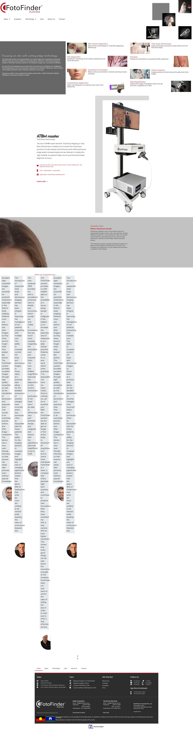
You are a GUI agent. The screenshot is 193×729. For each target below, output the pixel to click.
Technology (29, 19)
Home (39, 668)
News (6, 19)
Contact (62, 19)
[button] (115, 656)
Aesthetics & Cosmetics (98, 70)
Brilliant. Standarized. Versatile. (101, 229)
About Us (51, 19)
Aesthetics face (96, 226)
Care (42, 19)
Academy (17, 19)
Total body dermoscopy (161, 44)
